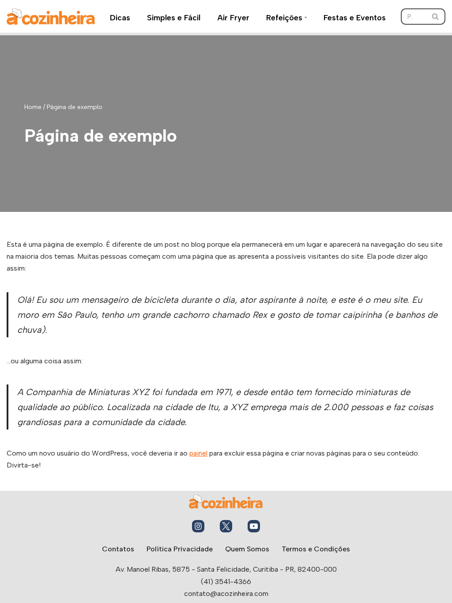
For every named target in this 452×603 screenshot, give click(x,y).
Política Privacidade (180, 549)
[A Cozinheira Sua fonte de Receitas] (51, 16)
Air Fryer (233, 17)
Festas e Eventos (355, 17)
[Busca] (435, 16)
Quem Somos (247, 549)
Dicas (120, 17)
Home (32, 107)
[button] (306, 17)
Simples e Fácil (173, 17)
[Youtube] (254, 526)
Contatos (118, 549)
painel (198, 453)
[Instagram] (198, 526)
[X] (226, 526)
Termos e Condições (316, 549)
